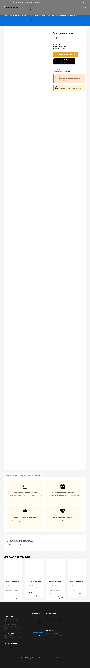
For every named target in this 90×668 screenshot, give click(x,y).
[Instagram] (7, 2)
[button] (16, 597)
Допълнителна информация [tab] (31, 475)
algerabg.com (68, 658)
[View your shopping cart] (84, 7)
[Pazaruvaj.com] (38, 632)
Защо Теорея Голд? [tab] (11, 475)
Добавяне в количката (66, 54)
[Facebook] (5, 2)
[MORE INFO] (20, 597)
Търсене (31, 5)
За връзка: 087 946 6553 (22, 2)
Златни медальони (65, 71)
